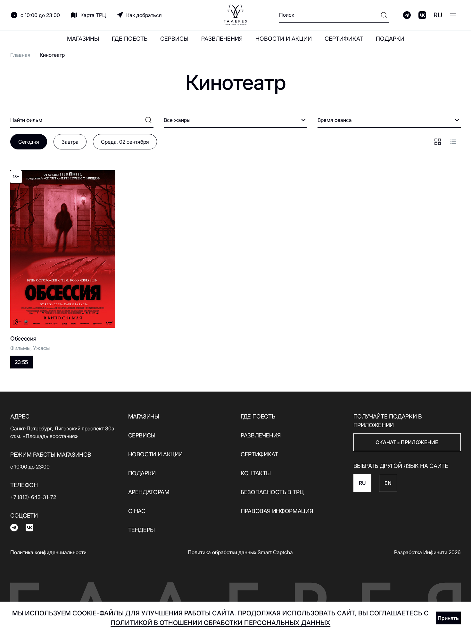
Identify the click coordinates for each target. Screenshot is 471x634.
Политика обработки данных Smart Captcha (240, 552)
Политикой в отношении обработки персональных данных (220, 623)
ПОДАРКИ (390, 38)
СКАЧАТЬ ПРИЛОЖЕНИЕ (407, 442)
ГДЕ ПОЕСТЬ (129, 38)
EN (388, 483)
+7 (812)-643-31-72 (33, 497)
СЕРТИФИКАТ (344, 38)
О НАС (136, 511)
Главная (20, 55)
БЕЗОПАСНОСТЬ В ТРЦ (272, 492)
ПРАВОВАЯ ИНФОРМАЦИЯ (277, 511)
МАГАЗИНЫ (83, 38)
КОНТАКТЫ (256, 473)
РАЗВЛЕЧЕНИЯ (222, 38)
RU (438, 15)
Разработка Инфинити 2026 (427, 552)
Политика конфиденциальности (48, 552)
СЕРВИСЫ (174, 38)
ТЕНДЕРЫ (141, 530)
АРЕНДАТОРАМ (148, 492)
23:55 (21, 362)
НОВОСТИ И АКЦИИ (283, 38)
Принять (448, 618)
